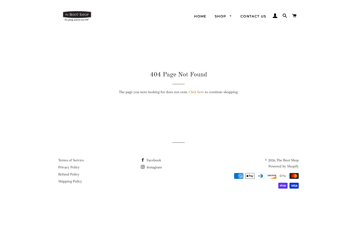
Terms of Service (71, 160)
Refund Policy (68, 174)
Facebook (153, 160)
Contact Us (253, 16)
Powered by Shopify (284, 166)
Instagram (154, 167)
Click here (196, 92)
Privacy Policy (69, 167)
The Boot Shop (288, 160)
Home (200, 16)
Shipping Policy (70, 181)
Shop (221, 16)
